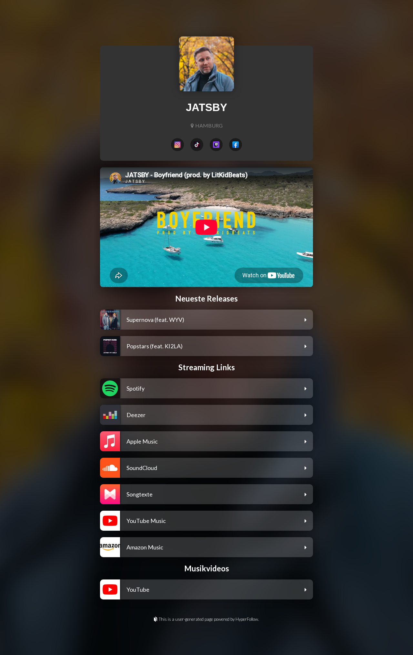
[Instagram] (177, 144)
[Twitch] (216, 144)
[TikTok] (196, 144)
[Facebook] (235, 144)
